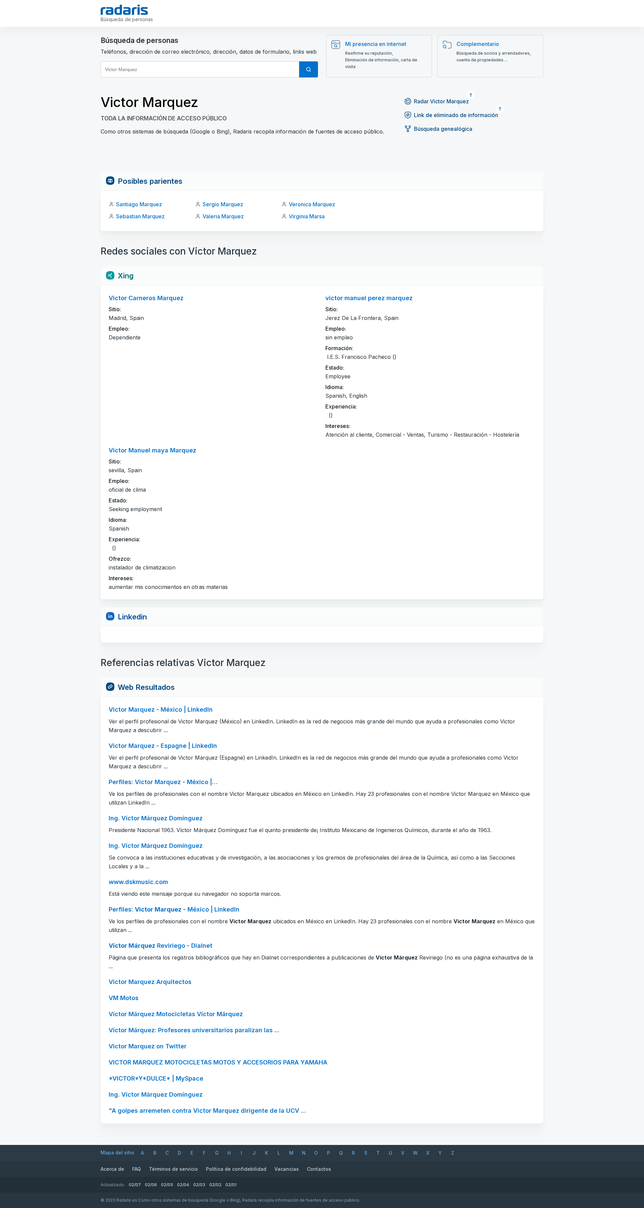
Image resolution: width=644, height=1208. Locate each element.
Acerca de (112, 1169)
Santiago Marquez (139, 204)
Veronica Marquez (312, 204)
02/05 (167, 1184)
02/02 (215, 1184)
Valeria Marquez (223, 216)
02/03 (199, 1184)
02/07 (135, 1184)
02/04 (183, 1184)
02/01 (230, 1184)
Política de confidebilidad (236, 1169)
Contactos (319, 1169)
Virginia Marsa (307, 216)
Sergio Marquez (223, 204)
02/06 (151, 1184)
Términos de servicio (173, 1169)
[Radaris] (124, 10)
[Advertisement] (322, 157)
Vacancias (286, 1169)
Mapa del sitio (117, 1152)
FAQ (136, 1169)
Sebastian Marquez (140, 216)
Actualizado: (113, 1184)
